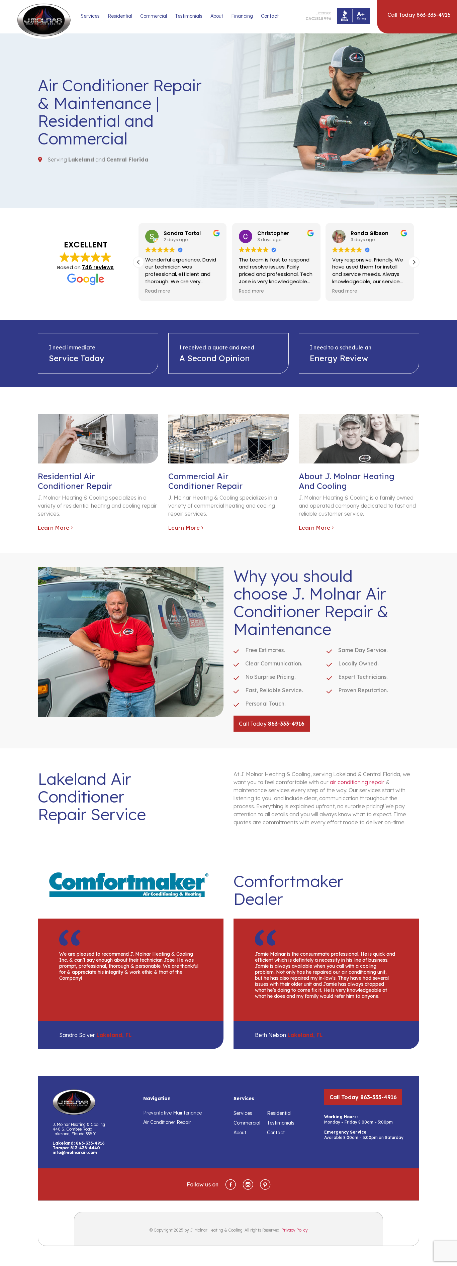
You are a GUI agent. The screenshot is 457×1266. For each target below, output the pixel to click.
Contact (270, 16)
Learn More (54, 527)
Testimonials (188, 16)
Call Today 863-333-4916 (363, 1097)
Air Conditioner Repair (167, 1122)
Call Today (271, 723)
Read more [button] (157, 291)
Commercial (153, 16)
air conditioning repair (357, 782)
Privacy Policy (294, 1230)
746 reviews (98, 267)
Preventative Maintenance (172, 1113)
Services (90, 16)
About (216, 16)
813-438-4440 (85, 1147)
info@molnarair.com (75, 1152)
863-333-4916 (90, 1143)
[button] (414, 262)
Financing (242, 16)
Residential (120, 16)
